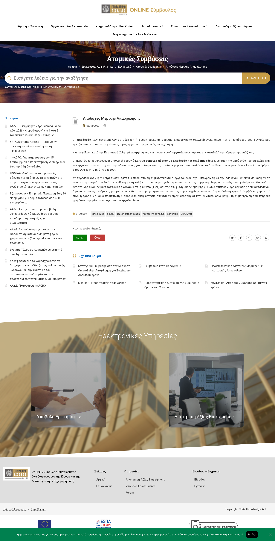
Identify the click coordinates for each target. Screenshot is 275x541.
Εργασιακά (124, 66)
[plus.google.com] (257, 237)
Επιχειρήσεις (71, 86)
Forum (130, 492)
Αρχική (72, 66)
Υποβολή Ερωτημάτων (140, 486)
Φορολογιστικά (152, 26)
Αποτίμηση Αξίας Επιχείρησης (145, 479)
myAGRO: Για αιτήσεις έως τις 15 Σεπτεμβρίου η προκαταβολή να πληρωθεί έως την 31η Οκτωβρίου (37, 162)
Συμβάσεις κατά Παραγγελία (162, 266)
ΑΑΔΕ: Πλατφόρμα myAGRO (28, 285)
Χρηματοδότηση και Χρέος (115, 26)
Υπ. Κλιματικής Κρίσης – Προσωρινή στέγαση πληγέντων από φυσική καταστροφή (33, 146)
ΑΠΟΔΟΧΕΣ (98, 213)
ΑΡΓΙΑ (110, 213)
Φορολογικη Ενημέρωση (47, 86)
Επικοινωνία (104, 486)
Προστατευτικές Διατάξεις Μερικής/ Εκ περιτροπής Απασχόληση (237, 268)
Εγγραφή (199, 486)
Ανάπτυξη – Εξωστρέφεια (234, 26)
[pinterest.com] (249, 237)
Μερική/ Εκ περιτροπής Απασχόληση (102, 283)
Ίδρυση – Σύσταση (30, 26)
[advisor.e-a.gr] (266, 237)
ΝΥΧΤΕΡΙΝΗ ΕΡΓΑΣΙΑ (153, 213)
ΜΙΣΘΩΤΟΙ (186, 213)
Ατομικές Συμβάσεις (148, 66)
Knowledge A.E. (256, 509)
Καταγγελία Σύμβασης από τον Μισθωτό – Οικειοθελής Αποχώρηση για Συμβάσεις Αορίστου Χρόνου (105, 270)
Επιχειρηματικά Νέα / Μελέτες (135, 34)
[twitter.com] (232, 237)
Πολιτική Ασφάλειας (15, 509)
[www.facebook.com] (241, 237)
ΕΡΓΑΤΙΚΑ (172, 213)
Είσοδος (199, 479)
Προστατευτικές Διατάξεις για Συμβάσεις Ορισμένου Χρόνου (171, 285)
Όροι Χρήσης (38, 509)
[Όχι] (270, 536)
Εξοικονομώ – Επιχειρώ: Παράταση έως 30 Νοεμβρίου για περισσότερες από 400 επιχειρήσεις (38, 198)
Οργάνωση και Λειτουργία (70, 26)
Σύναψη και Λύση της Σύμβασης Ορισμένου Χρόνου (239, 285)
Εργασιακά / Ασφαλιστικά (189, 26)
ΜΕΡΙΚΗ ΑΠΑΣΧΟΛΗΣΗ (128, 213)
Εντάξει (252, 534)
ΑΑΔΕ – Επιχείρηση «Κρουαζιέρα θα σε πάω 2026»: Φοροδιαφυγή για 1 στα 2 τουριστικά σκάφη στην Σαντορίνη (35, 130)
